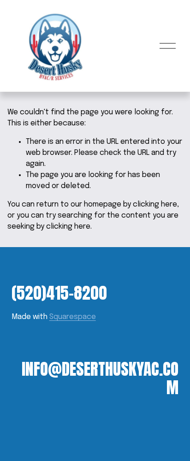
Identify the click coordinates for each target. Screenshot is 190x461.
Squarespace (72, 317)
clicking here (155, 204)
